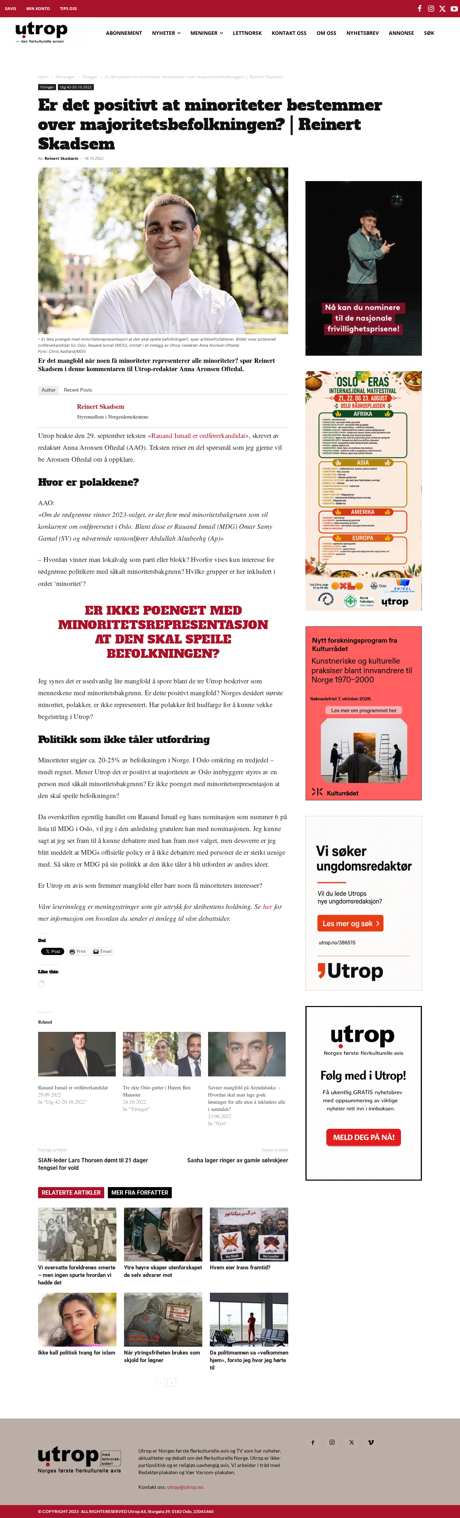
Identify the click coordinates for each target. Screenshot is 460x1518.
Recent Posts (78, 390)
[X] (351, 1443)
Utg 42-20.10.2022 (76, 86)
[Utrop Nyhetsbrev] (363, 1178)
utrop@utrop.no (185, 1487)
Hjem (43, 77)
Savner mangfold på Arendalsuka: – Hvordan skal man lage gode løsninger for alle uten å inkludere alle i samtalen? (246, 1098)
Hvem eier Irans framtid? (240, 1267)
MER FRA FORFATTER (139, 1192)
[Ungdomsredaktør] (363, 988)
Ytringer (90, 77)
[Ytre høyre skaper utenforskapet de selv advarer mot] (163, 1234)
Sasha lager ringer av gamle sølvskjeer (237, 1160)
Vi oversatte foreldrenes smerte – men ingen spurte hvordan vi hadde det (76, 1275)
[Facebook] (312, 1443)
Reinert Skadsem (61, 158)
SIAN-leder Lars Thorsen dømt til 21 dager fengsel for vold (93, 1164)
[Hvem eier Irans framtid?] (249, 1234)
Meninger (65, 77)
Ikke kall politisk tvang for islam (76, 1352)
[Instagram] (332, 1442)
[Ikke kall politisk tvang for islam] (77, 1320)
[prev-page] (160, 1382)
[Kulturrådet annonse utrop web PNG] (363, 798)
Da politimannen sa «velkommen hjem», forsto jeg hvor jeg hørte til (249, 1360)
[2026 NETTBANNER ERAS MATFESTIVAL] (363, 608)
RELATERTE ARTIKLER (71, 1192)
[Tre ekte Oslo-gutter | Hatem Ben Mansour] (162, 1054)
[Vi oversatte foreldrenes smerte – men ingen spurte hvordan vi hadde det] (77, 1234)
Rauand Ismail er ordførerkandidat (198, 435)
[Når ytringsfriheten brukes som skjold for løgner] (163, 1320)
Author (48, 390)
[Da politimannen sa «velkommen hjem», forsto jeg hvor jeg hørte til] (249, 1320)
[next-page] (171, 1382)
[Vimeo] (371, 1443)
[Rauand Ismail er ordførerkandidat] (77, 1054)
